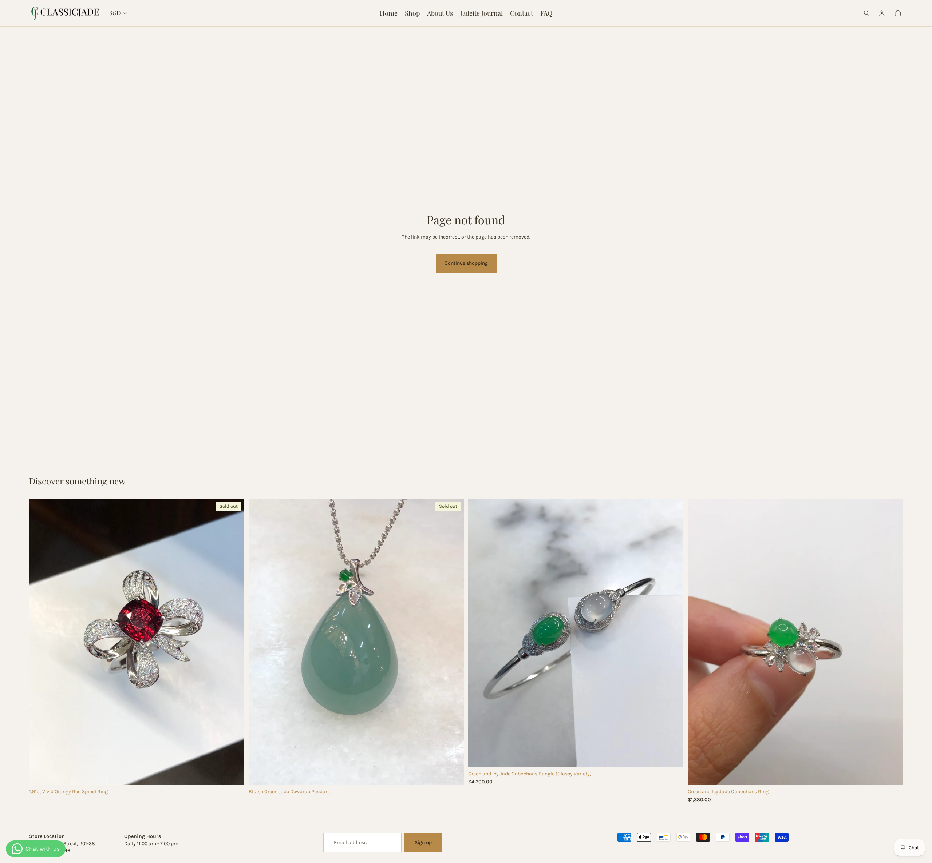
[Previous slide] (40, 642)
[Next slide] (233, 642)
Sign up (423, 842)
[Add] (672, 756)
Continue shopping (466, 263)
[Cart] (898, 13)
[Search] (866, 13)
